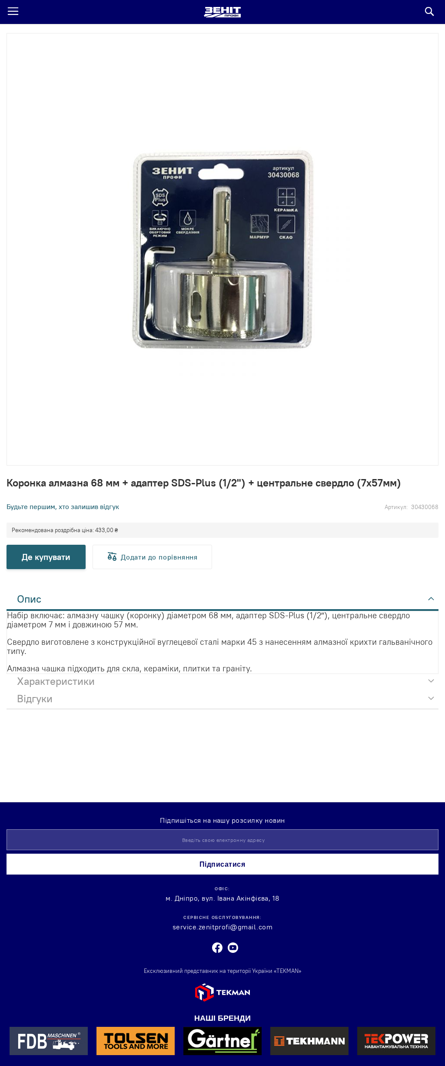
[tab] (222, 601)
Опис (29, 598)
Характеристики (56, 680)
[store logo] (222, 12)
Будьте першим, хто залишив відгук (63, 506)
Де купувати (46, 556)
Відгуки (35, 698)
